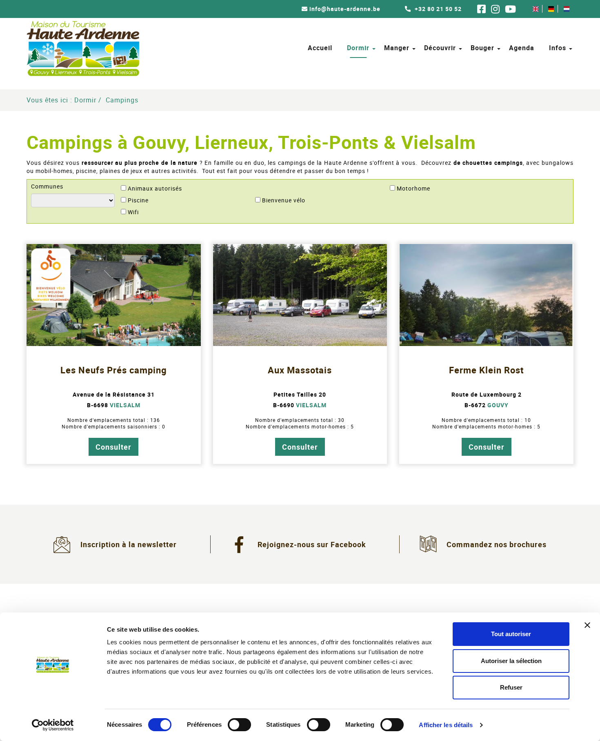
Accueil (320, 48)
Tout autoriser (511, 633)
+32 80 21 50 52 (437, 9)
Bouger (482, 48)
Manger (396, 48)
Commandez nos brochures (497, 544)
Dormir (358, 48)
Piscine (138, 200)
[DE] (551, 9)
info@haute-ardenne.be (344, 9)
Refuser (511, 687)
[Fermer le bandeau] (587, 625)
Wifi (133, 212)
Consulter (113, 447)
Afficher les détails (446, 724)
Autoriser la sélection (511, 660)
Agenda (521, 48)
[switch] (239, 724)
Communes (47, 186)
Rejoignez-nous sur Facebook (312, 544)
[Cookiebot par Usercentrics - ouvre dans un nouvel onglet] (53, 725)
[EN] (535, 9)
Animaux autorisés (155, 188)
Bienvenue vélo (283, 200)
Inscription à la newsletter (128, 544)
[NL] (566, 9)
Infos (557, 48)
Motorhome (413, 188)
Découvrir (440, 48)
